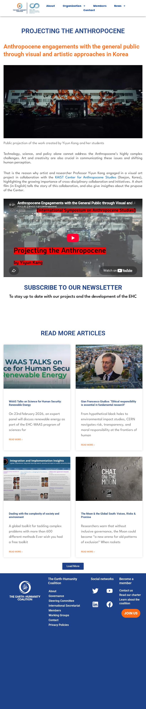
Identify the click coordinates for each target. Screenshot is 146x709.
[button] (73, 566)
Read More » (16, 439)
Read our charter (130, 595)
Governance (56, 596)
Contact (89, 10)
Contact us (126, 590)
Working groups (59, 615)
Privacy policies (59, 625)
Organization (72, 6)
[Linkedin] (95, 604)
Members (99, 6)
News (117, 6)
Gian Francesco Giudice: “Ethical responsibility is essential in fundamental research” (108, 403)
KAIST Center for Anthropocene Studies (85, 177)
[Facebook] (109, 604)
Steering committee (61, 601)
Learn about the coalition (129, 601)
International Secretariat (64, 605)
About (50, 6)
